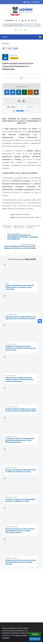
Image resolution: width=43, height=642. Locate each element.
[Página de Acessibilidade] (35, 20)
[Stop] (24, 101)
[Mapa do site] (32, 20)
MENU (6, 37)
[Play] (19, 101)
